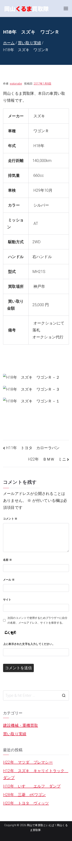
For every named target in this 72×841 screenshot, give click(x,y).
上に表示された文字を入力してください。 (29, 643)
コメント (10, 518)
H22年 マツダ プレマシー (28, 762)
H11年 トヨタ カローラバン (33, 447)
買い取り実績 (14, 734)
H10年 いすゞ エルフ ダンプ (31, 786)
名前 (7, 559)
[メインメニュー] (66, 8)
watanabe (16, 83)
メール (9, 579)
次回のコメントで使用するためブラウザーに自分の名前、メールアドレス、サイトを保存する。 (37, 620)
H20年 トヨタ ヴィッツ (26, 803)
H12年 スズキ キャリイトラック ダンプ (35, 774)
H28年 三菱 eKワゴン (24, 794)
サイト (7, 599)
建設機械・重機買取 (20, 725)
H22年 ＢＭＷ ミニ (47, 459)
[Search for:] (36, 695)
